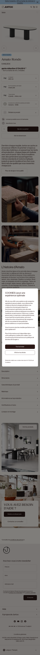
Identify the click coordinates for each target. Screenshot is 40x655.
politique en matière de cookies (18, 335)
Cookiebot (8, 362)
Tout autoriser (20, 347)
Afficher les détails (20, 352)
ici (18, 339)
